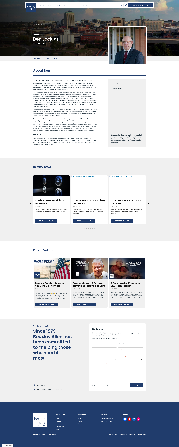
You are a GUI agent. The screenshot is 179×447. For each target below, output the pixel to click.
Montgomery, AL (58, 389)
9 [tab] (96, 228)
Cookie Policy (142, 434)
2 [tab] (83, 228)
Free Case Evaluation (140, 5)
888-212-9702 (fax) (106, 421)
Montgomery (81, 424)
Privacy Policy (133, 434)
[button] (30, 203)
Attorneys (58, 424)
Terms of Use (107, 385)
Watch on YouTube (46, 304)
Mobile (80, 421)
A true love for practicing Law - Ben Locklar (125, 284)
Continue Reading (46, 221)
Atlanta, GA (43, 389)
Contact (55, 58)
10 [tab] (98, 228)
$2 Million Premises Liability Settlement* (50, 202)
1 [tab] (81, 228)
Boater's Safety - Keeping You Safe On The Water (49, 284)
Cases (57, 418)
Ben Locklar (37, 58)
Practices (58, 421)
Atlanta (80, 418)
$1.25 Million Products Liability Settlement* (89, 202)
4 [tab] (87, 228)
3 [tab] (85, 228)
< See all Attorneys (37, 24)
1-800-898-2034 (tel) (107, 418)
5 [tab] (89, 228)
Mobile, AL (50, 389)
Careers (116, 434)
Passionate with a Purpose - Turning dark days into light (89, 284)
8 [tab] (94, 228)
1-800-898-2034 (44, 385)
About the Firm (60, 426)
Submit (136, 385)
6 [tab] (90, 228)
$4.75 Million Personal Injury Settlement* (126, 202)
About (48, 58)
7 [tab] (92, 228)
